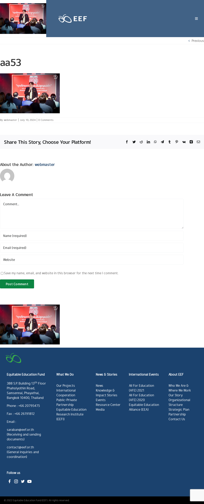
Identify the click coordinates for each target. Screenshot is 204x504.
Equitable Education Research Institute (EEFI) (71, 414)
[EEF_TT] (23, 479)
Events (101, 399)
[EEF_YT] (29, 479)
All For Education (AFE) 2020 (141, 397)
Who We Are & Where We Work (180, 388)
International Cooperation (66, 392)
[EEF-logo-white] (73, 14)
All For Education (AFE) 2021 (141, 388)
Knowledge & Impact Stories (106, 392)
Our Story (176, 395)
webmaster (10, 120)
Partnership (177, 414)
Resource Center (108, 404)
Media (100, 409)
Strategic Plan (179, 409)
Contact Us (177, 418)
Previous (198, 40)
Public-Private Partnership (66, 402)
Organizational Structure (179, 402)
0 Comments (45, 120)
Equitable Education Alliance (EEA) (144, 407)
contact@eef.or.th (20, 447)
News (99, 385)
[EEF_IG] (16, 479)
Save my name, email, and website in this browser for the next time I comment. (61, 272)
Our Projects (65, 385)
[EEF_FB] (9, 479)
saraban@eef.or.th (20, 429)
